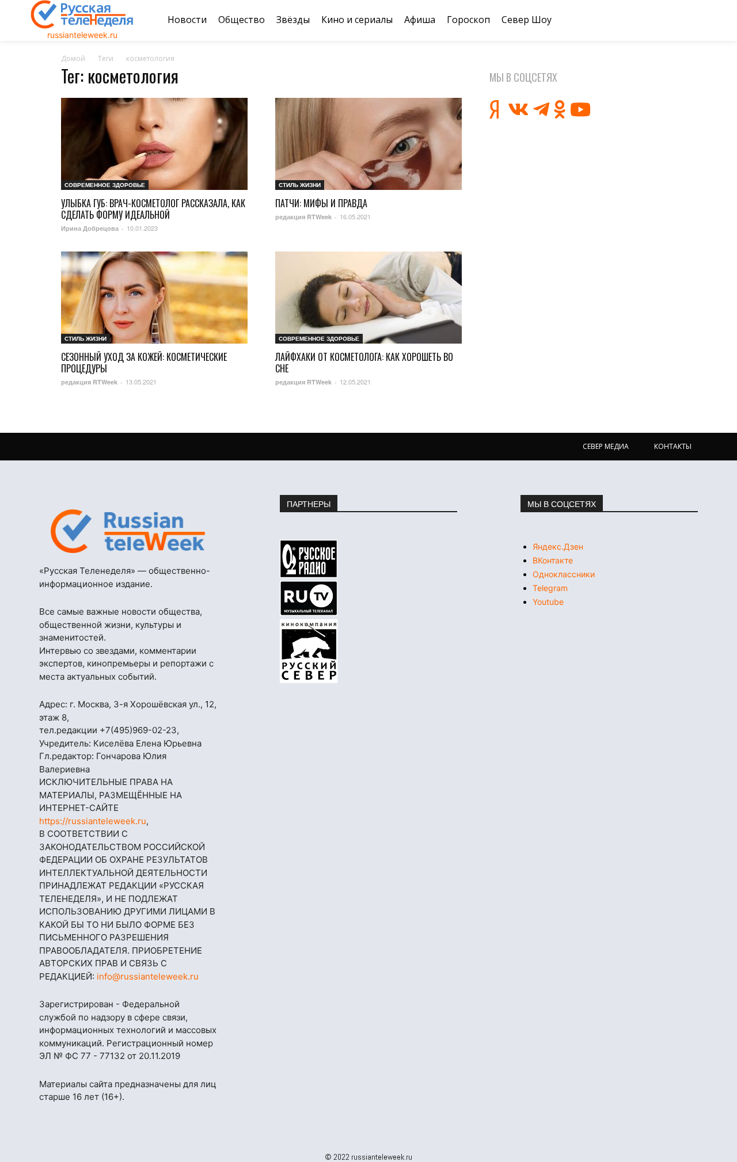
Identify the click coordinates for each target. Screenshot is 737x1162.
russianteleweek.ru (82, 35)
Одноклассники (564, 574)
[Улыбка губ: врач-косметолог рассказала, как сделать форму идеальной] (154, 144)
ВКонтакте (553, 560)
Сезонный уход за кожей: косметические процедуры (144, 362)
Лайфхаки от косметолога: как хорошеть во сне (364, 362)
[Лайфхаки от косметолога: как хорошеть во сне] (368, 298)
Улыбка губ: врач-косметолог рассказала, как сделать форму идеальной (153, 209)
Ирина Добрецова (90, 228)
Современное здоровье (104, 185)
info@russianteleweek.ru (148, 976)
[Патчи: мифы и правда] (368, 144)
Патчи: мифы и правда (321, 203)
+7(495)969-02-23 (138, 730)
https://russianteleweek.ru (92, 821)
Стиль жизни (300, 185)
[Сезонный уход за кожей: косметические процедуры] (154, 298)
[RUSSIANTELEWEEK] (82, 14)
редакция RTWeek (303, 216)
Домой (73, 58)
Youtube (548, 602)
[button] (692, 20)
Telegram (550, 588)
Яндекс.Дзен (558, 546)
